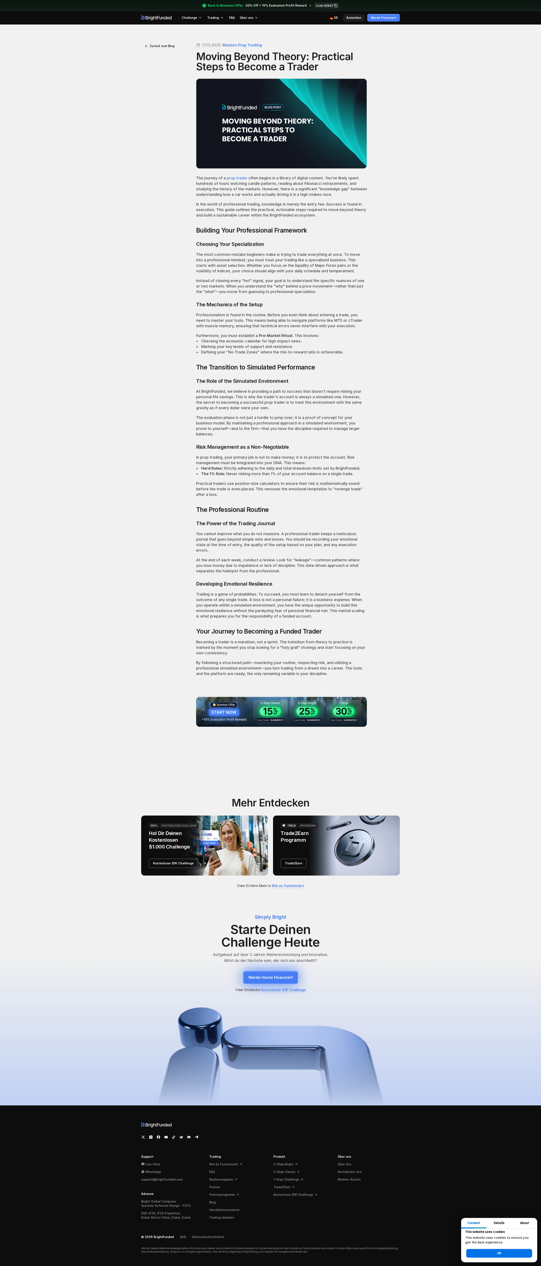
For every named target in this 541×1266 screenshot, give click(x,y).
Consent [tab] (473, 1223)
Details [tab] (499, 1223)
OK (499, 1253)
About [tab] (524, 1223)
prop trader (237, 178)
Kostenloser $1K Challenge (283, 990)
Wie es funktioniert (288, 886)
